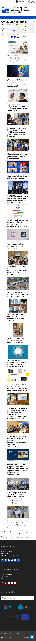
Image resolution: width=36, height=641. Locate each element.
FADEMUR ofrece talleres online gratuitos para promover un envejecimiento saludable (17, 223)
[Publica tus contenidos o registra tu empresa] (23, 1)
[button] (32, 1)
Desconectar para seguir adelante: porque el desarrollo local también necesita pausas (17, 59)
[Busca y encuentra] (25, 1)
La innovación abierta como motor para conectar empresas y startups (16, 317)
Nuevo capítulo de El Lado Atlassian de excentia (17, 177)
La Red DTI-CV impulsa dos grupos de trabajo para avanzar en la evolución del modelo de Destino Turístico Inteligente (17, 441)
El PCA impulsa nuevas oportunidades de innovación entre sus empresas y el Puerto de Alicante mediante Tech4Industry (17, 498)
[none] (18, 54)
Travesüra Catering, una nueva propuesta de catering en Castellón (16, 340)
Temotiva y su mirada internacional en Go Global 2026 (15, 246)
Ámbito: (3, 29)
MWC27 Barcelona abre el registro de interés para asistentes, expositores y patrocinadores (17, 199)
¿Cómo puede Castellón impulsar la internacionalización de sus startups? (17, 83)
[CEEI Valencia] (16, 15)
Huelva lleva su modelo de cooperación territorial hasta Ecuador (17, 156)
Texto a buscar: (5, 24)
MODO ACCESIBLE (17, 1)
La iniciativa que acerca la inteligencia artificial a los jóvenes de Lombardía (17, 294)
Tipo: (16, 24)
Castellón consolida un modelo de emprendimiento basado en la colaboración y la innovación (17, 270)
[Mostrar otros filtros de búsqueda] (14, 30)
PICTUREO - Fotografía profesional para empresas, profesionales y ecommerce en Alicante (17, 387)
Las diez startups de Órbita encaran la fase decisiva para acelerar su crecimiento (17, 107)
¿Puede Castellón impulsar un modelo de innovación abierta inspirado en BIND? (16, 363)
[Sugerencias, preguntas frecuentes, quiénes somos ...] (20, 1)
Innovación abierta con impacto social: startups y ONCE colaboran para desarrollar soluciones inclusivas (17, 132)
